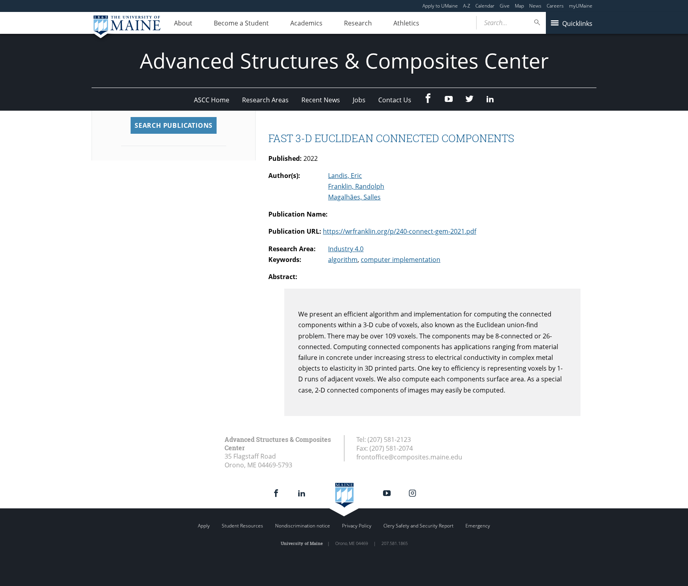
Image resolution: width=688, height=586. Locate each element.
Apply (204, 525)
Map (519, 5)
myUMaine (580, 5)
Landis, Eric (345, 175)
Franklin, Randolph (356, 186)
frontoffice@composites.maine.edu (409, 457)
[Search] (537, 22)
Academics (306, 23)
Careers (555, 5)
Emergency (477, 525)
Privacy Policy (356, 525)
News (535, 5)
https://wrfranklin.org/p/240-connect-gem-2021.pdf (399, 231)
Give (505, 5)
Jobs (359, 100)
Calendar (484, 5)
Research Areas (265, 100)
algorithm (343, 259)
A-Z (466, 5)
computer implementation (400, 259)
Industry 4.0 (346, 248)
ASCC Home (211, 100)
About (183, 23)
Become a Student (241, 23)
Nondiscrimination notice (302, 525)
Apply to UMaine (440, 5)
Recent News (320, 100)
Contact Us (394, 100)
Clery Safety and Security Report (418, 525)
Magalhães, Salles (354, 197)
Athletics (406, 23)
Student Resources (242, 525)
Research (358, 23)
